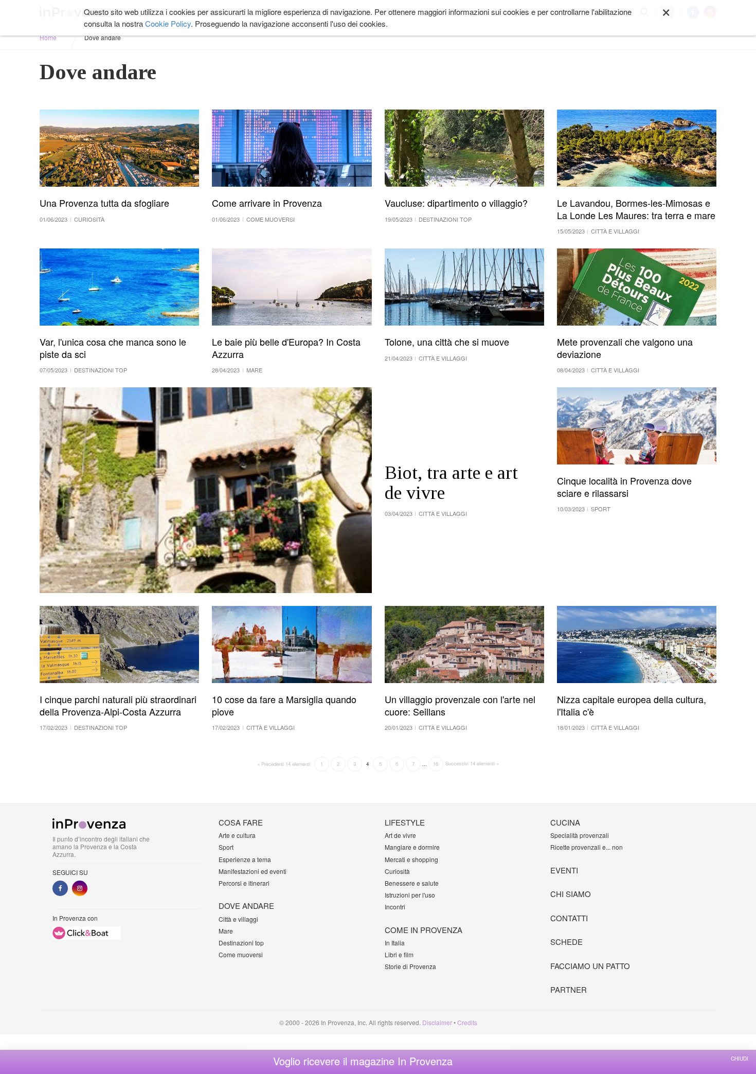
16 (435, 763)
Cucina (565, 822)
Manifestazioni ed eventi (252, 871)
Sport (226, 847)
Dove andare (246, 905)
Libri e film (399, 954)
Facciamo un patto (590, 965)
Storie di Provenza (410, 966)
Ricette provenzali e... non (586, 847)
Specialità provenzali (579, 835)
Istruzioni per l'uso (410, 894)
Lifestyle (405, 822)
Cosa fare (241, 822)
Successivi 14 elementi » (472, 763)
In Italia (395, 942)
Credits (467, 1022)
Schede (566, 941)
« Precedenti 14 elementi (283, 763)
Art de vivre (400, 835)
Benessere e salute (412, 883)
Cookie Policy (168, 23)
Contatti (569, 917)
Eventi (564, 870)
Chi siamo (570, 893)
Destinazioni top (241, 942)
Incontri (395, 906)
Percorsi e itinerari (244, 883)
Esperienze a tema (245, 859)
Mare (226, 930)
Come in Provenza (423, 929)
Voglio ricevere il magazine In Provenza (363, 1061)
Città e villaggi (238, 919)
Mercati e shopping (411, 859)
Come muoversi (241, 954)
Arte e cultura (237, 835)
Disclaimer (437, 1022)
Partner (568, 989)
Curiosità (397, 871)
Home (48, 37)
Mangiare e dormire (412, 847)
